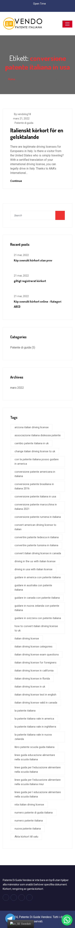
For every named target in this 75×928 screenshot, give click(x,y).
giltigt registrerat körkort (30, 281)
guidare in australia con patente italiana (33, 587)
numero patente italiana (29, 820)
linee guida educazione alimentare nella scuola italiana (35, 757)
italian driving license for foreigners (35, 662)
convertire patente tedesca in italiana (37, 537)
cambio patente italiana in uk (32, 443)
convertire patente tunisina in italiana (36, 545)
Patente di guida (24, 122)
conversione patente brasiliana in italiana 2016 (34, 486)
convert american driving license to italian (35, 527)
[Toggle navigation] (67, 24)
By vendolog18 (22, 114)
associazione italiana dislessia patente (38, 435)
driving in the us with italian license (35, 561)
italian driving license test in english (35, 694)
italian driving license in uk (30, 686)
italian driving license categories (33, 646)
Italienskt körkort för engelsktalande (36, 133)
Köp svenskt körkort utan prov (33, 260)
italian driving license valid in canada (36, 702)
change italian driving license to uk (35, 451)
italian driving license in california (34, 670)
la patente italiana (25, 710)
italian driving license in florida (32, 678)
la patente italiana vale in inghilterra (35, 726)
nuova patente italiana (28, 828)
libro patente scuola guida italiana (34, 747)
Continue (16, 181)
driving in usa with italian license (33, 569)
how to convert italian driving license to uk (36, 628)
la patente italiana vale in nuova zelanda (33, 737)
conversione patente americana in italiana (35, 474)
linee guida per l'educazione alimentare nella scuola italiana (38, 769)
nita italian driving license (29, 804)
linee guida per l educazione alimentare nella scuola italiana (38, 794)
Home (11, 79)
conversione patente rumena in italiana (38, 517)
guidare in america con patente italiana (38, 577)
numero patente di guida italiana (34, 812)
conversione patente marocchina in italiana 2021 (36, 507)
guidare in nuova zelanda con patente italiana (37, 608)
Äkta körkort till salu (26, 836)
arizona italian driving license (32, 427)
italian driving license (27, 638)
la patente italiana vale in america (34, 718)
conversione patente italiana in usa (35, 496)
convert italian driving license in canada (38, 553)
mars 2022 (17, 387)
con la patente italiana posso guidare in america (37, 461)
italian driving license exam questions (37, 654)
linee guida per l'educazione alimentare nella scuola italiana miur (38, 782)
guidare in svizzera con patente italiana (38, 618)
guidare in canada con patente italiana (37, 597)
